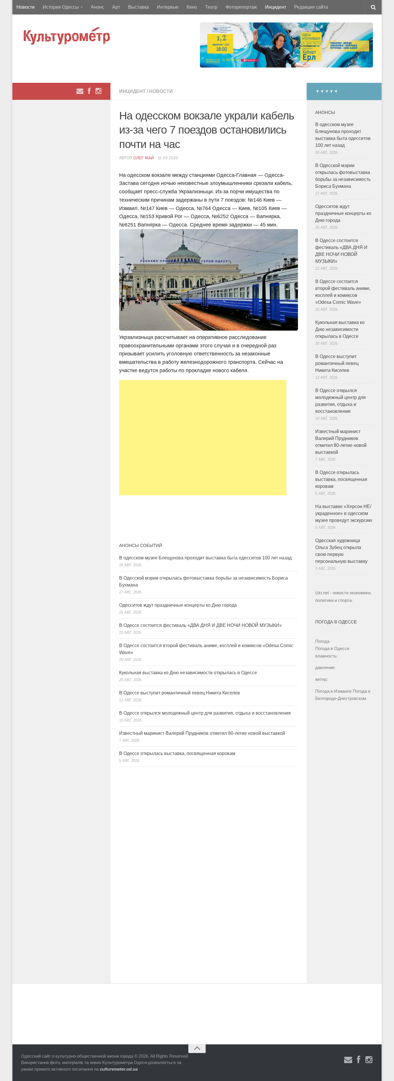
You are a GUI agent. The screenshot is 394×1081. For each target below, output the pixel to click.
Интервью (168, 7)
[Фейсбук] (89, 91)
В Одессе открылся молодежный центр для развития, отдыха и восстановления (205, 713)
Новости (25, 7)
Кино (192, 7)
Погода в (332, 648)
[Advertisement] (202, 437)
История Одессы (61, 7)
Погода (322, 641)
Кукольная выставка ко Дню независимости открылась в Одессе (188, 672)
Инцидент (275, 7)
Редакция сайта (311, 7)
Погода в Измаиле (333, 691)
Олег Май (143, 158)
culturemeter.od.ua (119, 1069)
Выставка (138, 7)
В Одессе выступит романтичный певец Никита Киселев (179, 692)
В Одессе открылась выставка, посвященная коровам (177, 753)
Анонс (97, 7)
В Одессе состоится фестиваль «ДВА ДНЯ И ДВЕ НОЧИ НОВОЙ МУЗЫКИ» (200, 625)
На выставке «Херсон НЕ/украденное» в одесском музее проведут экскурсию (343, 513)
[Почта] (79, 91)
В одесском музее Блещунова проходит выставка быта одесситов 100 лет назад (205, 557)
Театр (211, 7)
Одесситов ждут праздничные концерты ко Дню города (178, 605)
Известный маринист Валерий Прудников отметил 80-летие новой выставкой (202, 733)
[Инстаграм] (98, 91)
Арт (116, 7)
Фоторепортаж (241, 7)
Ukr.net (322, 592)
